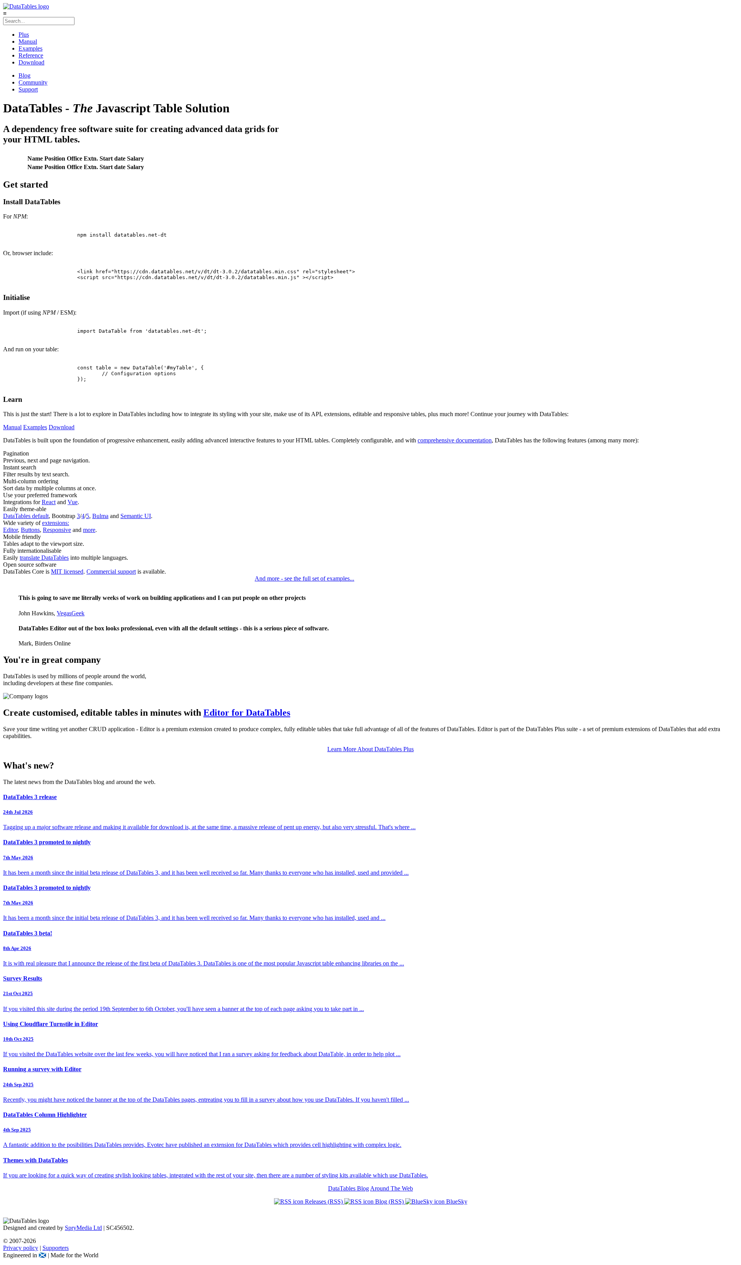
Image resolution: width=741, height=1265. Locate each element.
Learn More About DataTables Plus (370, 749)
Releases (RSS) (323, 1201)
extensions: (55, 523)
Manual (28, 41)
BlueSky (456, 1201)
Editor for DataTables (246, 713)
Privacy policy (20, 1248)
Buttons (30, 530)
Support (28, 89)
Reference (31, 55)
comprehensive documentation (455, 440)
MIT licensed (67, 571)
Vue (73, 502)
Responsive (57, 530)
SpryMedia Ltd (83, 1227)
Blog (24, 75)
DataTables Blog (348, 1188)
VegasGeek (71, 613)
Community (33, 82)
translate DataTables (44, 557)
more (89, 530)
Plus (24, 34)
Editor (10, 530)
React (49, 502)
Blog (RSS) (389, 1201)
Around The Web (391, 1188)
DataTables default (26, 516)
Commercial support (111, 571)
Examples (30, 48)
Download (31, 62)
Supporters (55, 1248)
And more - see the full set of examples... (304, 578)
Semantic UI (135, 516)
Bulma (100, 516)
